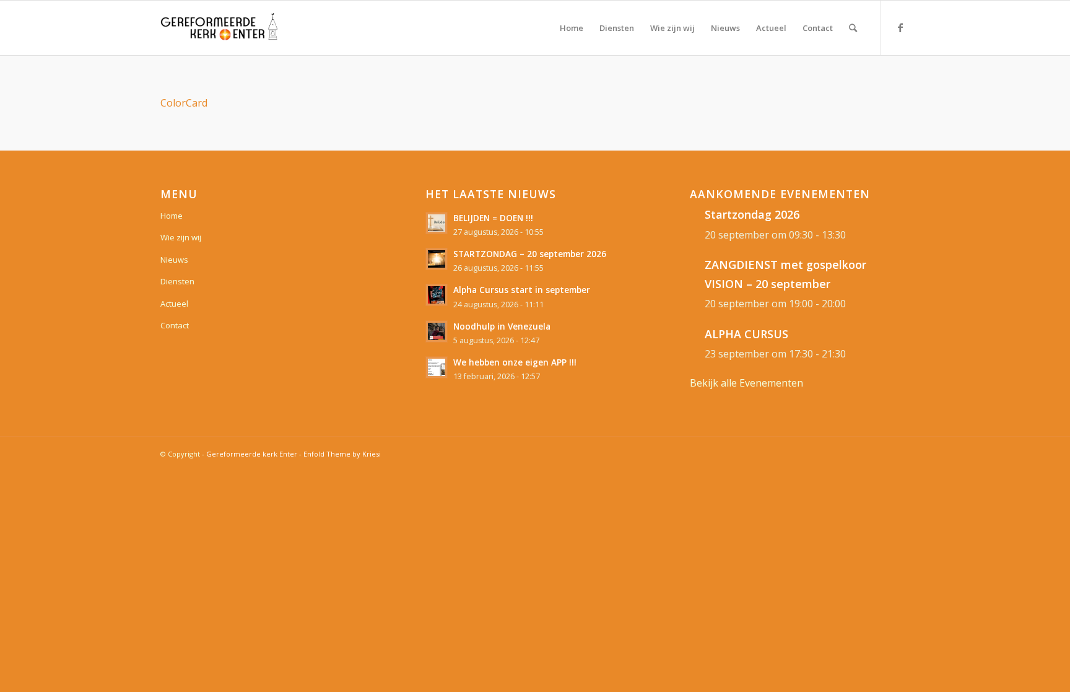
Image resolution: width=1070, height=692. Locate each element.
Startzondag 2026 (752, 214)
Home (171, 215)
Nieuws (174, 259)
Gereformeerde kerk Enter (251, 453)
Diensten (177, 281)
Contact (174, 325)
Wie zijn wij (180, 237)
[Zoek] (853, 28)
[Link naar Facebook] (900, 27)
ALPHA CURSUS (746, 333)
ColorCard (183, 103)
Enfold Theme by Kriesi (342, 453)
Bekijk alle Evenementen (746, 383)
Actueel (174, 303)
